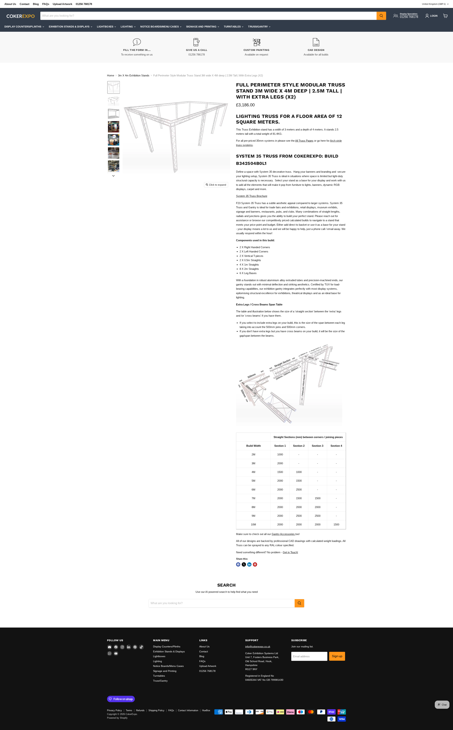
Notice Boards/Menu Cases (159, 26)
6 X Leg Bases (248, 273)
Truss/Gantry (258, 26)
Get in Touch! (290, 552)
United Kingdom (434, 4)
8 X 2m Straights (249, 268)
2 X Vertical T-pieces (251, 255)
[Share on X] (244, 564)
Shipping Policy (156, 710)
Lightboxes (105, 26)
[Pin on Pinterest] (255, 564)
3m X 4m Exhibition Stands (133, 75)
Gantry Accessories (283, 534)
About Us (10, 3)
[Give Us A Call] (197, 47)
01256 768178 (84, 3)
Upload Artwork (62, 3)
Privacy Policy (114, 710)
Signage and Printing (201, 26)
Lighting (127, 26)
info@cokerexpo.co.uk (257, 646)
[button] (114, 87)
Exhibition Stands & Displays (69, 26)
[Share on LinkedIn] (249, 564)
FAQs (45, 3)
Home (110, 75)
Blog (36, 3)
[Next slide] (113, 175)
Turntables (233, 26)
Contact (24, 3)
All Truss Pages (304, 140)
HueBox (206, 710)
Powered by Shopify (117, 718)
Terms (129, 710)
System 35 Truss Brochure (251, 195)
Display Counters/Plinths (23, 26)
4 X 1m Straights (249, 264)
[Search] (381, 16)
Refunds (140, 710)
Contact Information (188, 710)
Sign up (337, 656)
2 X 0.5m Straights (250, 260)
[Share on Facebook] (238, 564)
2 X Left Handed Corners (254, 251)
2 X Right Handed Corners (255, 247)
